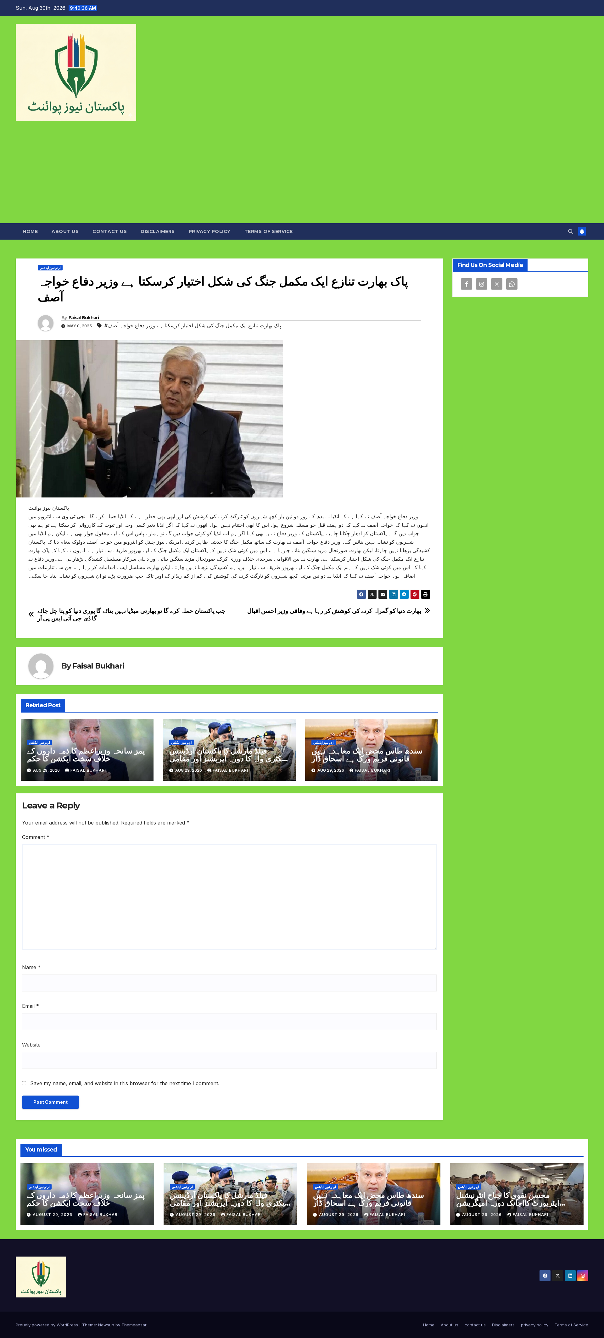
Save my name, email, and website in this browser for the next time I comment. (124, 1083)
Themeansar (133, 1324)
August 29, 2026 (53, 1214)
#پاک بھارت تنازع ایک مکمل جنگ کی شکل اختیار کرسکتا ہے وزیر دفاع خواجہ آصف (192, 325)
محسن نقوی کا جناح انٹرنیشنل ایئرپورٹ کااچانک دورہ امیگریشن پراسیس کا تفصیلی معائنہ (507, 1203)
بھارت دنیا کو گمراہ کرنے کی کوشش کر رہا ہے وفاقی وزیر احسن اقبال (334, 610)
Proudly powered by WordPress (47, 1324)
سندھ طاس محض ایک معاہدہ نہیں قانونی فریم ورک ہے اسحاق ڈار (366, 754)
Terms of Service (268, 231)
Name (31, 967)
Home (30, 231)
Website (31, 1044)
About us (65, 231)
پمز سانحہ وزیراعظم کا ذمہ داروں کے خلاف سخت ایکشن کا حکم (86, 754)
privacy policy (210, 231)
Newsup (106, 1324)
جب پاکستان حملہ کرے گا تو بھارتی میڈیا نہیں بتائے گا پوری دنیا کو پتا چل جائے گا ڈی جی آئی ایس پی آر (131, 614)
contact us (109, 231)
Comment (35, 837)
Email (30, 1006)
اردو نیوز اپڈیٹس (50, 267)
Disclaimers (158, 231)
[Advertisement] (302, 176)
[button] (570, 231)
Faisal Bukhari (84, 317)
